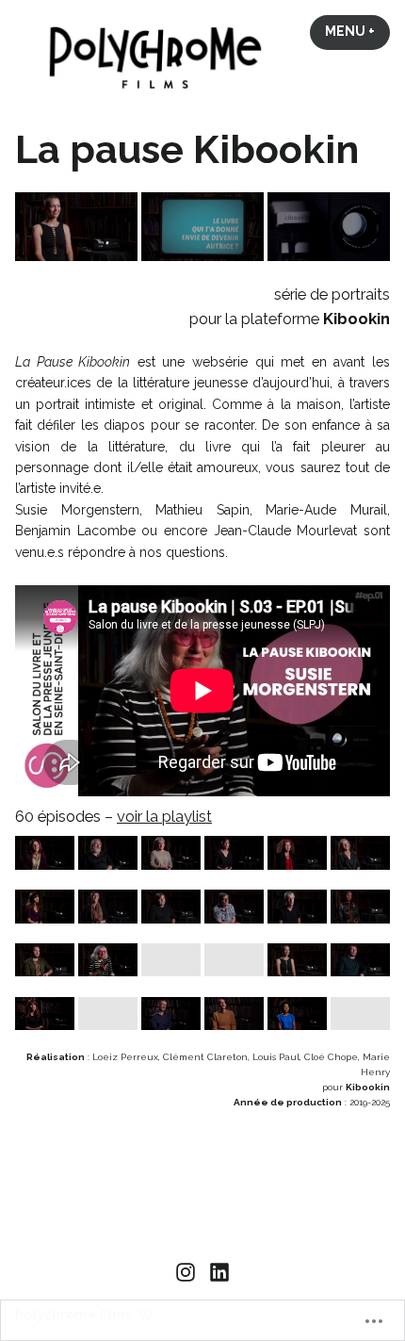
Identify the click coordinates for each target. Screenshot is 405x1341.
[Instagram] (187, 1271)
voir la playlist (164, 816)
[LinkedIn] (217, 1271)
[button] (76, 226)
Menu (357, 31)
